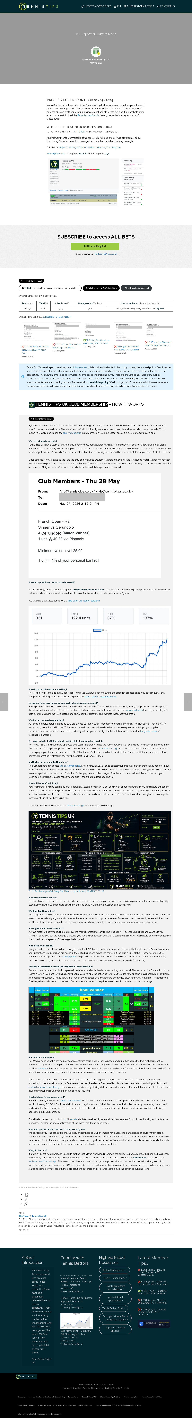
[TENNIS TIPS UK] (26, 1376)
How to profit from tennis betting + (115, 1288)
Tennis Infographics (131, 1397)
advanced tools (134, 710)
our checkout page (108, 748)
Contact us (167, 6)
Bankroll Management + (114, 1270)
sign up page (69, 956)
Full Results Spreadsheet (137, 288)
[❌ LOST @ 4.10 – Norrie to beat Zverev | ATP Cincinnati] (128, 332)
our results (43, 1068)
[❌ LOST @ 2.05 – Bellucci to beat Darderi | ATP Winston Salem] (36, 332)
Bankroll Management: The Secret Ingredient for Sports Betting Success (65, 1405)
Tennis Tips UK (121, 1388)
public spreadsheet (71, 1100)
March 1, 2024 (96, 63)
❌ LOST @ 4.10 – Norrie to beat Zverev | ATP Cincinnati (152, 1301)
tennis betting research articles (101, 696)
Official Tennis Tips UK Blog (110, 1397)
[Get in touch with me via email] (24, 1230)
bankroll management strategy (45, 1087)
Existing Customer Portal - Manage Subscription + (115, 1318)
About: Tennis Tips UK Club (152, 1397)
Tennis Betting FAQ (89, 1397)
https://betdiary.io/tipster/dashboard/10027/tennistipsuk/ (90, 147)
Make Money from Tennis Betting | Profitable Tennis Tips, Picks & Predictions (76, 1281)
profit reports (70, 1119)
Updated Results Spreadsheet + (115, 1299)
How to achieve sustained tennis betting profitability (51, 288)
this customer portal (70, 765)
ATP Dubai (79, 131)
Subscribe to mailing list (56, 317)
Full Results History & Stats (135, 6)
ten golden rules (148, 731)
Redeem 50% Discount (106, 254)
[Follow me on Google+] (28, 1230)
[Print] (26, 1194)
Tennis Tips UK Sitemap (26, 1405)
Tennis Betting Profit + (113, 1308)
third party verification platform (84, 600)
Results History (38, 1187)
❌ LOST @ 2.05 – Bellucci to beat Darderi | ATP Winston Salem (35, 349)
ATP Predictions (25, 1187)
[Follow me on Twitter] (20, 1230)
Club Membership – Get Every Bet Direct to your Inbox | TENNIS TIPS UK (66, 891)
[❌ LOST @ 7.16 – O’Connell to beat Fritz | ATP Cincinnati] (66, 331)
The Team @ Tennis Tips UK (97, 59)
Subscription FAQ (56, 153)
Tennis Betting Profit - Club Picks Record (61, 1187)
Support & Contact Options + (115, 1329)
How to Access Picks (98, 6)
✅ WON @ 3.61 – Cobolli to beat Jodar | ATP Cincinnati (152, 1292)
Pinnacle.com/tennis (88, 115)
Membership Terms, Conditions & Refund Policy (47, 1397)
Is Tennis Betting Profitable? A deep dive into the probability (39, 1414)
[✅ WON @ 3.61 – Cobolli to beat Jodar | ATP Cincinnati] (97, 329)
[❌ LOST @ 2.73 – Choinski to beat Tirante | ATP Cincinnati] (159, 330)
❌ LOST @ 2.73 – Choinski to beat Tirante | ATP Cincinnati (152, 1312)
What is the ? (102, 288)
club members (79, 367)
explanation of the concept (43, 1161)
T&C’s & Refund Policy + (114, 1278)
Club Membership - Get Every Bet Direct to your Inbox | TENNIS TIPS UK (75, 1334)
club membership (72, 433)
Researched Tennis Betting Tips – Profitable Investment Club (118, 1405)
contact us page (75, 805)
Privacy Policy (73, 1397)
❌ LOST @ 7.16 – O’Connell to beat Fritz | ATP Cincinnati (152, 1283)
